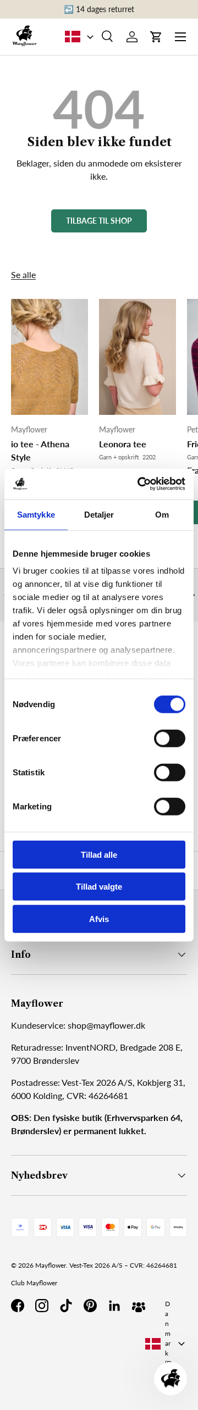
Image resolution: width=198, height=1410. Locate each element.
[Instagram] (41, 1305)
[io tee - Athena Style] (49, 356)
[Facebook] (17, 1305)
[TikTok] (66, 1305)
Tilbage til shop (99, 220)
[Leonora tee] (137, 356)
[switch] (169, 738)
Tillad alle (99, 854)
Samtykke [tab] (36, 514)
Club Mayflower (34, 1283)
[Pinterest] (90, 1305)
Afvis (99, 918)
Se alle (23, 274)
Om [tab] (162, 514)
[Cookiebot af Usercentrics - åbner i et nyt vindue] (139, 484)
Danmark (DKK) (168, 1343)
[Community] (138, 1305)
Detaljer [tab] (99, 514)
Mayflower (50, 1265)
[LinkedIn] (114, 1305)
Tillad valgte (99, 886)
